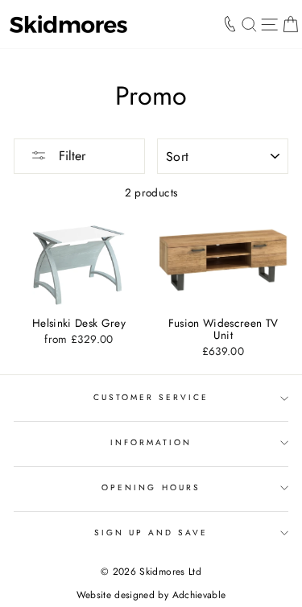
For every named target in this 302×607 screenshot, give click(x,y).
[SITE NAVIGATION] (269, 24)
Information (151, 442)
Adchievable (199, 595)
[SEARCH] (249, 24)
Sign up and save (151, 532)
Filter (70, 156)
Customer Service (151, 397)
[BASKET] (290, 24)
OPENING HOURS (151, 487)
